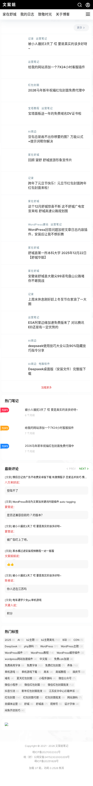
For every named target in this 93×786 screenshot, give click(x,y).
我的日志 (27, 14)
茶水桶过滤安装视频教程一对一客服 (33, 551)
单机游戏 (12, 671)
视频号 (56, 704)
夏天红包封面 (26, 678)
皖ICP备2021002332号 (46, 752)
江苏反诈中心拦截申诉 (64, 691)
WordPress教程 (42, 652)
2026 (51, 745)
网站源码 (74, 697)
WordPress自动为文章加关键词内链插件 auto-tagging (44, 501)
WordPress (49, 646)
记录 (31, 38)
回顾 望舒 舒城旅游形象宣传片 (50, 160)
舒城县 (42, 704)
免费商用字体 (14, 665)
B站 (67, 639)
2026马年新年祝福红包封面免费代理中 (56, 90)
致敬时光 (45, 14)
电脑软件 (44, 363)
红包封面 (33, 85)
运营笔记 (41, 38)
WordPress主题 (72, 646)
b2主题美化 (50, 639)
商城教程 (63, 671)
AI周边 (32, 131)
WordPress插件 (16, 652)
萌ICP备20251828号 (46, 761)
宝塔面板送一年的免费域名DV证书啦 (54, 113)
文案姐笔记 (61, 745)
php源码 (31, 646)
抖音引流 (12, 691)
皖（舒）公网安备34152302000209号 (47, 757)
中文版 (45, 659)
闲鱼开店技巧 (14, 710)
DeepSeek (13, 646)
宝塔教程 (33, 108)
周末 (48, 671)
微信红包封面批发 (61, 684)
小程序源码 (47, 678)
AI (21, 639)
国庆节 (79, 671)
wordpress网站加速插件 (21, 659)
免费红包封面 (55, 665)
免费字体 (35, 665)
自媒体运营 (13, 704)
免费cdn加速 (63, 659)
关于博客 (63, 14)
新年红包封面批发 (34, 691)
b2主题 (32, 639)
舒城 (28, 704)
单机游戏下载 (31, 671)
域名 (9, 678)
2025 (10, 639)
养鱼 (72, 665)
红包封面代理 (33, 697)
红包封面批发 (55, 697)
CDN (78, 639)
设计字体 (71, 704)
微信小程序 (13, 684)
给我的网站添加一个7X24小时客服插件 (56, 67)
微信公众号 (67, 678)
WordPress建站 (38, 224)
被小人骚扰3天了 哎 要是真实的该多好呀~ (37, 526)
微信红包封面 (34, 684)
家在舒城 (9, 14)
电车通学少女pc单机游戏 (27, 600)
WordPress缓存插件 (70, 652)
